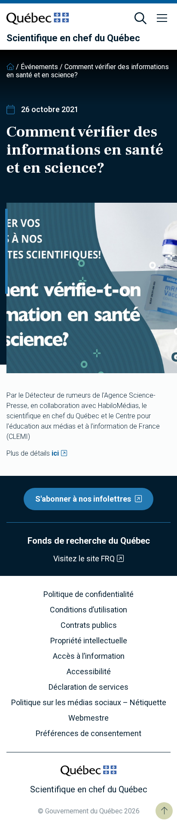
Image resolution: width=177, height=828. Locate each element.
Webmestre (88, 718)
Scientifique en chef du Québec (73, 38)
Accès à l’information (89, 656)
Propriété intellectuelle (88, 640)
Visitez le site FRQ (84, 558)
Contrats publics (89, 625)
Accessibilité (89, 671)
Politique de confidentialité (88, 594)
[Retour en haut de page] (164, 810)
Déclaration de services (88, 687)
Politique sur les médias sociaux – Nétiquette (88, 702)
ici (55, 453)
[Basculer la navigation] (162, 18)
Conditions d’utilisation (88, 609)
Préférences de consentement (88, 733)
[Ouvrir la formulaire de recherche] (140, 18)
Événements (39, 67)
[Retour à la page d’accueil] (10, 67)
